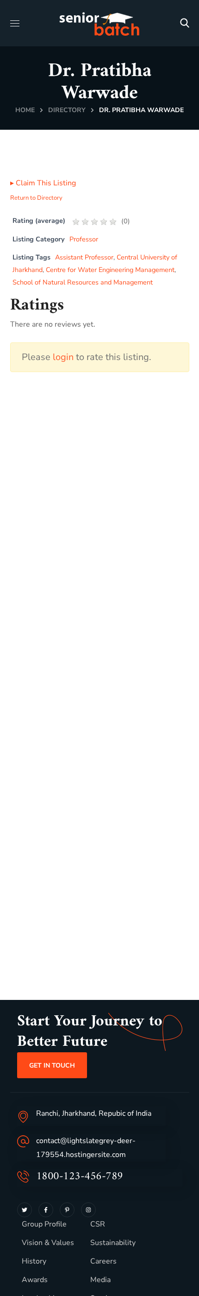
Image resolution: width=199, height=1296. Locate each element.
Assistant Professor (84, 257)
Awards (35, 1280)
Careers (103, 1261)
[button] (184, 23)
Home (25, 110)
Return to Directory (36, 198)
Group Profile (44, 1224)
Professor (83, 239)
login (63, 357)
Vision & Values (48, 1243)
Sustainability (113, 1243)
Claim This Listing (43, 183)
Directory (67, 110)
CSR (97, 1224)
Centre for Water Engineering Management (110, 269)
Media (100, 1280)
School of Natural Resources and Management (82, 282)
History (34, 1261)
